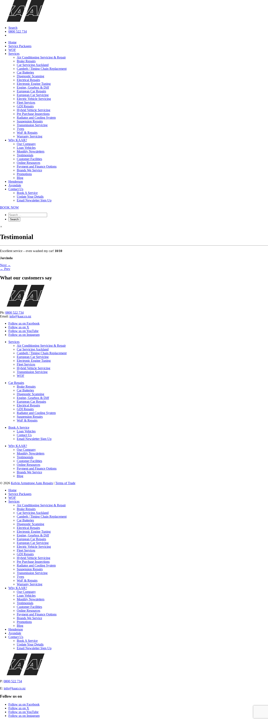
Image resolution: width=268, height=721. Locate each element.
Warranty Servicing (29, 136)
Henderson (15, 181)
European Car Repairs (31, 91)
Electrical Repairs (28, 80)
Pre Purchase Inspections (33, 114)
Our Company (26, 144)
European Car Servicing (33, 95)
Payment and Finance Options (37, 166)
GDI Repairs (25, 106)
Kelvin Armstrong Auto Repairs (32, 483)
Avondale (14, 185)
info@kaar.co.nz (20, 316)
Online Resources (28, 162)
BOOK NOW (9, 207)
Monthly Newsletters (30, 151)
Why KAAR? (17, 140)
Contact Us (15, 189)
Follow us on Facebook (24, 323)
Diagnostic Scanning (30, 76)
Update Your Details (30, 196)
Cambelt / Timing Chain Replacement (42, 68)
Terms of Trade (65, 483)
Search (12, 27)
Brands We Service (29, 170)
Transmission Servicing (32, 125)
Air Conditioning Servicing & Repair (41, 57)
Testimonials (25, 155)
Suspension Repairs (30, 121)
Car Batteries (25, 72)
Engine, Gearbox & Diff (33, 87)
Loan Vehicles (26, 147)
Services (13, 53)
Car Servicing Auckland (33, 65)
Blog (20, 178)
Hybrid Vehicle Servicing (33, 110)
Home (12, 42)
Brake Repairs (26, 61)
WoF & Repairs (27, 132)
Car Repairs (16, 383)
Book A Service (27, 193)
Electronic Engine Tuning (34, 83)
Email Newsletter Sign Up (34, 200)
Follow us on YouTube (23, 331)
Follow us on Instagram (24, 334)
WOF (12, 50)
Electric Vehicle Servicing (34, 99)
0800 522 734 (17, 31)
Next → (5, 265)
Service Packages (19, 46)
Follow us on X (18, 327)
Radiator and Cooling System (36, 117)
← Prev (5, 269)
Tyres (20, 129)
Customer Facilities (29, 159)
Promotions (24, 174)
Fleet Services (26, 102)
